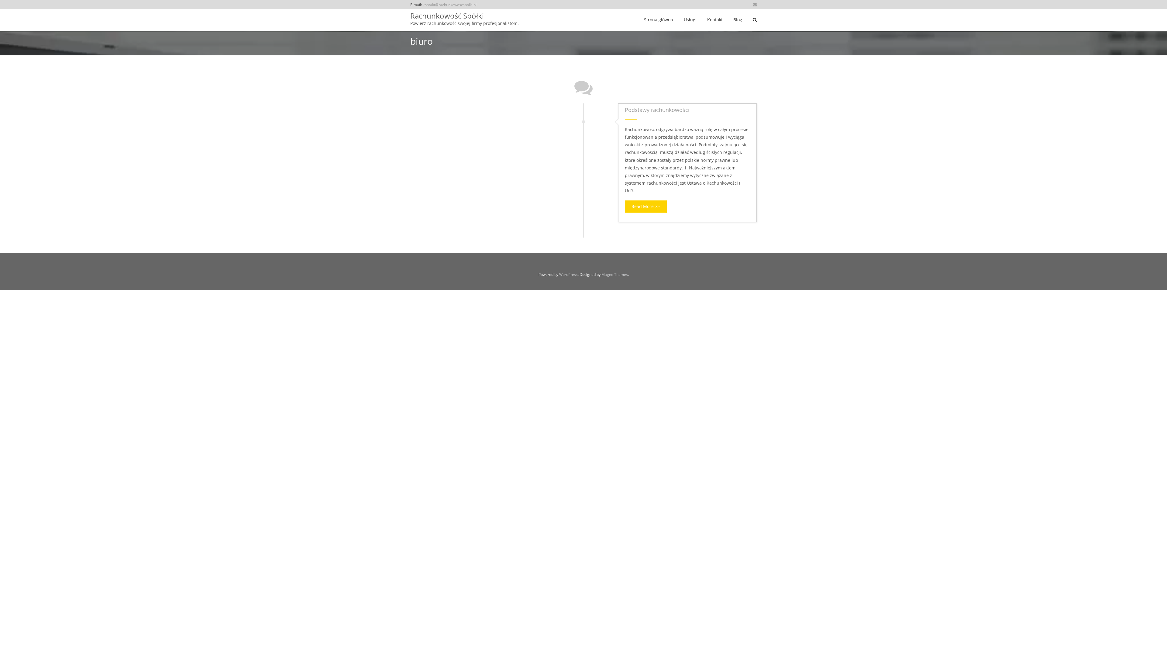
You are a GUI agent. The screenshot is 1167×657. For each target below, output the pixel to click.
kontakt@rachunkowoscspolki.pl (450, 4)
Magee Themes (614, 274)
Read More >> (646, 206)
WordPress (568, 274)
